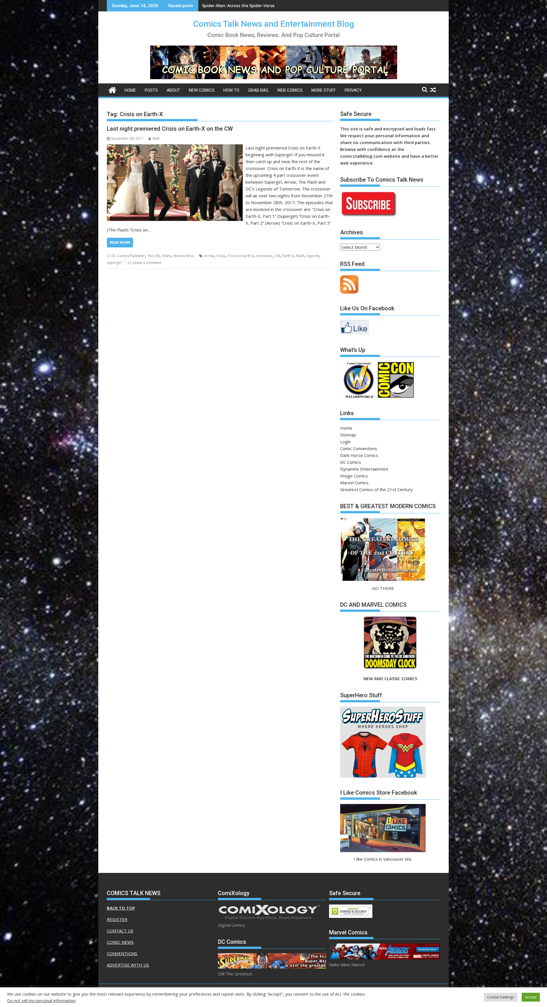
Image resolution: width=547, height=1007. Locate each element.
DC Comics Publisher (128, 255)
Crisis (221, 255)
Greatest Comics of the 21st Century (376, 489)
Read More (120, 242)
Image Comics (354, 476)
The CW (153, 255)
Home (130, 90)
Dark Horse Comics (359, 455)
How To (231, 90)
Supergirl (114, 262)
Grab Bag (258, 90)
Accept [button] (530, 997)
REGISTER (117, 919)
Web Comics (290, 90)
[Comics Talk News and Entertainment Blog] (112, 89)
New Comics (202, 90)
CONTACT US (120, 931)
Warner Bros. (184, 255)
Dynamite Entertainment (364, 469)
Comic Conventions (358, 448)
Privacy (353, 90)
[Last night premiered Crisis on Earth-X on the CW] (175, 148)
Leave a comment (147, 262)
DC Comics (350, 462)
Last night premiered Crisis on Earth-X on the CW (170, 128)
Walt (156, 138)
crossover (264, 255)
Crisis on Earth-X (241, 255)
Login (345, 441)
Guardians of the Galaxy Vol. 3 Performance (246, 5)
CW (277, 255)
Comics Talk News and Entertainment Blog (273, 24)
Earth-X (288, 255)
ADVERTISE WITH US (128, 965)
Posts (151, 90)
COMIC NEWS (120, 942)
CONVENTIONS (122, 953)
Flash (300, 255)
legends (313, 255)
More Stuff (323, 90)
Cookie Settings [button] (500, 997)
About (173, 90)
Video (166, 255)
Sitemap (348, 435)
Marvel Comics (354, 482)
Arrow (209, 255)
